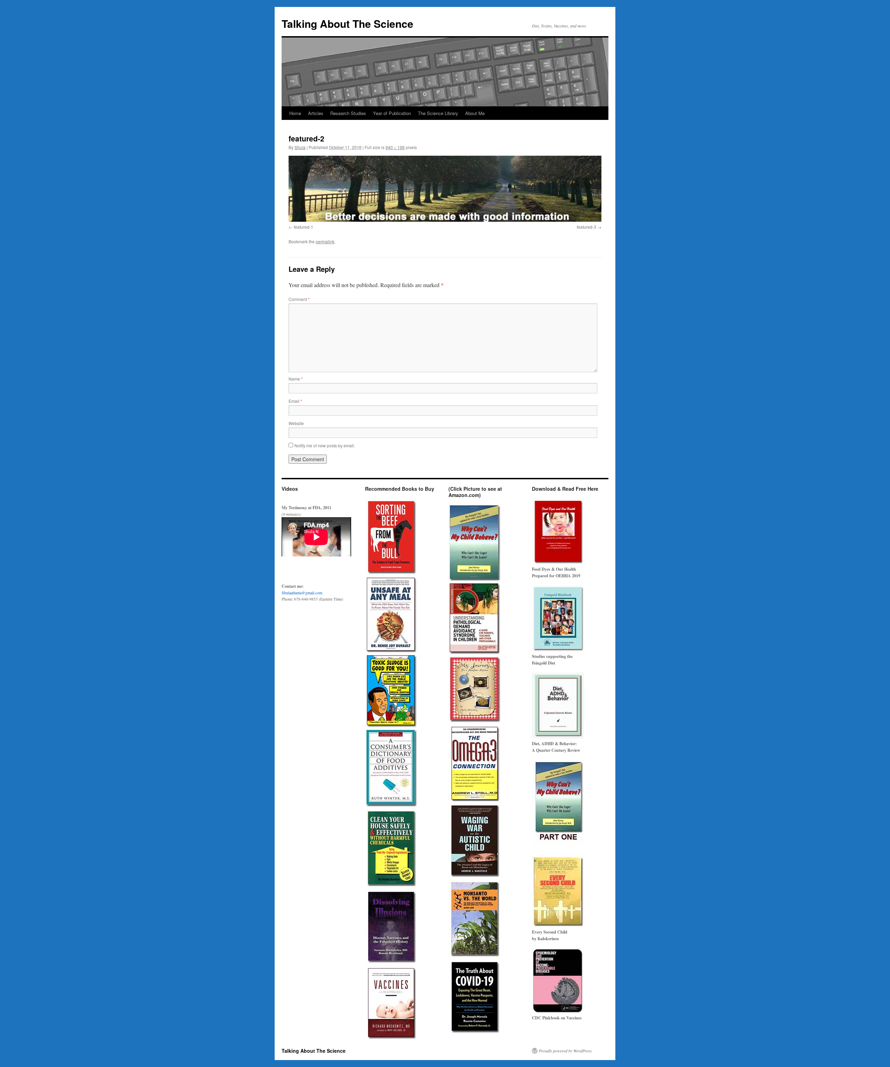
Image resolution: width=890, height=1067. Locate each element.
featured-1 (303, 227)
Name (296, 379)
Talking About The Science (347, 23)
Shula (300, 147)
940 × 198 (395, 147)
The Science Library (438, 113)
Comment (299, 299)
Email (295, 401)
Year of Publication (392, 113)
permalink (325, 241)
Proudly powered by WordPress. (566, 1050)
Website (296, 423)
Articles (315, 113)
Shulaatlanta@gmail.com (302, 592)
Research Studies (348, 113)
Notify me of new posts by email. (324, 445)
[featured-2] (445, 189)
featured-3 (586, 227)
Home (295, 113)
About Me (475, 113)
